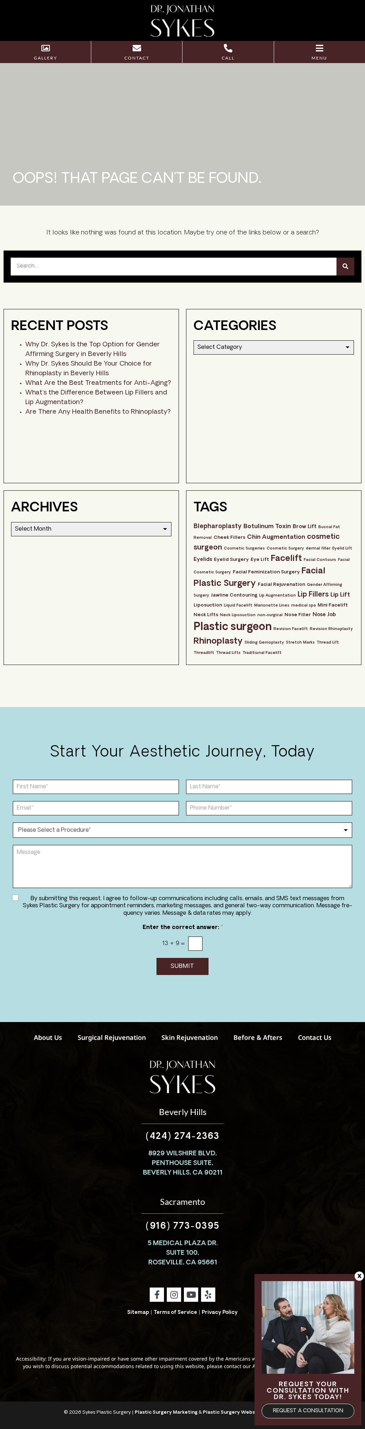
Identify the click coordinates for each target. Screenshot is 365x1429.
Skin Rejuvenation (189, 1037)
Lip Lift (340, 595)
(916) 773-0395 (182, 1226)
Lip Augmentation (277, 596)
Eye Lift (260, 559)
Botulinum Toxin (267, 527)
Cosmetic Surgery (285, 549)
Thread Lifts (228, 653)
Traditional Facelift (262, 653)
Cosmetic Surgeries (244, 549)
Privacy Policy (220, 1312)
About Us (48, 1037)
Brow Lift (305, 527)
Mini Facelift (333, 605)
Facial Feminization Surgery (266, 572)
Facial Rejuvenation (281, 584)
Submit (182, 966)
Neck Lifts (206, 615)
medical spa (303, 606)
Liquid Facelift (238, 606)
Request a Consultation (308, 1411)
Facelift (286, 559)
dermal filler (318, 549)
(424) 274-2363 (182, 1137)
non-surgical (270, 615)
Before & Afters (257, 1037)
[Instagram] (174, 1295)
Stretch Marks (300, 643)
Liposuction (208, 605)
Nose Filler (297, 615)
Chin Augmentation (276, 537)
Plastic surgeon (233, 627)
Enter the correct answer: (183, 927)
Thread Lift (328, 643)
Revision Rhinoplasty (331, 629)
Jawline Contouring (234, 595)
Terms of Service (175, 1312)
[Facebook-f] (157, 1295)
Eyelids (203, 559)
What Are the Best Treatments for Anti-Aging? (98, 383)
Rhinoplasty (218, 641)
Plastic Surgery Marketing (166, 1412)
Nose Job (324, 615)
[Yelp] (208, 1295)
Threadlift (204, 653)
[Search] (345, 266)
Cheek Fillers (229, 537)
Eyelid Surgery (231, 559)
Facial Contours (320, 560)
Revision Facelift (290, 629)
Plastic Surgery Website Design (241, 1412)
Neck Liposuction (238, 615)
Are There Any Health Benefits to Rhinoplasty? (98, 412)
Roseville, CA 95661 (182, 1263)
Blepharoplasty (218, 526)
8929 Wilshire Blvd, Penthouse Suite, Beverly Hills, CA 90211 (182, 1163)
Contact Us (314, 1037)
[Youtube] (191, 1295)
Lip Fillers (313, 595)
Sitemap (138, 1312)
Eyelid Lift (342, 549)
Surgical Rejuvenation (112, 1037)
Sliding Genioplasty (264, 643)
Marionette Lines (271, 606)
